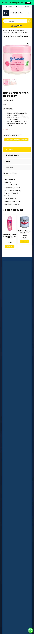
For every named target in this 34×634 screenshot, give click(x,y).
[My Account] (12, 25)
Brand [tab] (8, 161)
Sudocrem (24, 235)
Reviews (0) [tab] (9, 167)
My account (9, 6)
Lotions (18, 135)
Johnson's (10, 100)
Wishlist (27, 6)
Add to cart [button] (9, 246)
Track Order (18, 6)
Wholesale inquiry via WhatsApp (17, 139)
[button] (28, 43)
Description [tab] (9, 149)
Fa (9, 241)
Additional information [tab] (12, 155)
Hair (13, 135)
